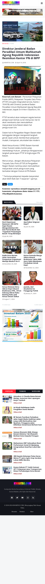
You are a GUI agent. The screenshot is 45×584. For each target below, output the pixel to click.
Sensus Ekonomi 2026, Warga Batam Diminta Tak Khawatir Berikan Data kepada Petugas (26, 434)
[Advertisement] (22, 366)
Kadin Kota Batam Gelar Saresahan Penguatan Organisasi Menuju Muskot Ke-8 (11, 258)
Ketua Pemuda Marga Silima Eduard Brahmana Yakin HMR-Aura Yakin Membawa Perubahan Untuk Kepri (33, 260)
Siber (31, 511)
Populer (9, 391)
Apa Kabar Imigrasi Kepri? (31, 223)
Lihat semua (39, 202)
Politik (12, 43)
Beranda (5, 43)
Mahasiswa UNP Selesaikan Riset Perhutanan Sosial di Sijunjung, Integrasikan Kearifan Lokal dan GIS (27, 446)
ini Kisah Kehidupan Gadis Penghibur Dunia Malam (24, 408)
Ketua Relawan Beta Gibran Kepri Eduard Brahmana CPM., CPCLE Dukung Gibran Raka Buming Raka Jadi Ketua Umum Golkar (11, 292)
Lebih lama (38, 305)
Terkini (22, 391)
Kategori (36, 391)
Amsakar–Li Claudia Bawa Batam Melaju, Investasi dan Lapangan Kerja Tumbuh (27, 398)
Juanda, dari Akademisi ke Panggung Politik (31, 289)
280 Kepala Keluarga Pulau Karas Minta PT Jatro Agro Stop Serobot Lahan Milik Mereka (27, 458)
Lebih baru (6, 305)
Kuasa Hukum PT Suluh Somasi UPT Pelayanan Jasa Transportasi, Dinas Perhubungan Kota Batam (28, 469)
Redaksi (22, 511)
